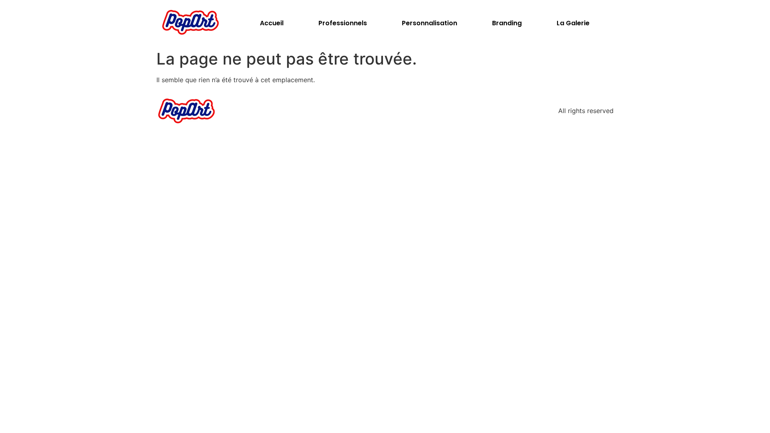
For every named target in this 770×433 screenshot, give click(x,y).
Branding (507, 23)
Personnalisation (429, 23)
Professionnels (342, 23)
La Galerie (573, 23)
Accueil (272, 23)
